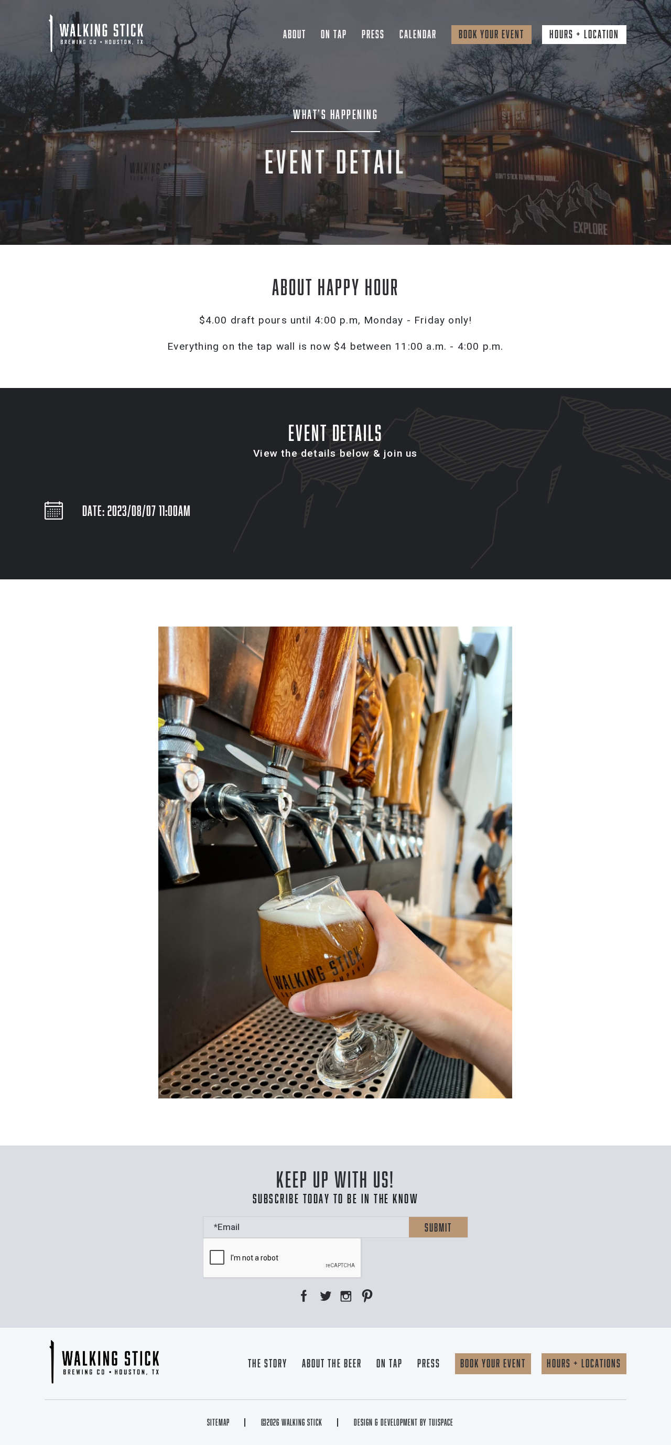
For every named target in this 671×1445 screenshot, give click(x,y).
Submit (438, 1227)
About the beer (332, 1363)
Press (373, 34)
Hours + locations (584, 1363)
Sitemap (218, 1422)
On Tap (334, 34)
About (294, 34)
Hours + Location (584, 34)
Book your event (491, 34)
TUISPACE (441, 1422)
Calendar (418, 34)
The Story (267, 1363)
